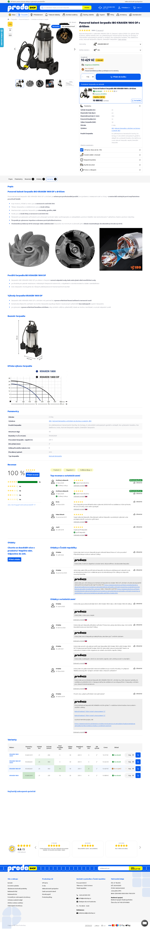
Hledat (86, 7)
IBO (113, 128)
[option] (54, 849)
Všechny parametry (87, 145)
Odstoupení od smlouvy (15, 905)
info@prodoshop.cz (85, 898)
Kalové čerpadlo (55, 456)
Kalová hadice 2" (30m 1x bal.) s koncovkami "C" (90, 715)
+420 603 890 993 (84, 895)
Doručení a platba (13, 886)
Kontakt (10, 883)
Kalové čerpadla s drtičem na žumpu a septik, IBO (71, 421)
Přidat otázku (14, 559)
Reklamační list (12, 894)
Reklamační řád (12, 891)
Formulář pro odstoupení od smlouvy (19, 897)
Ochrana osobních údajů (15, 900)
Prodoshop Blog (47, 897)
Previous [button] (35, 847)
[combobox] (117, 44)
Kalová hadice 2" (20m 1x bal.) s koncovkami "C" (90, 711)
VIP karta (45, 883)
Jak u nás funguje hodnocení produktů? (21, 505)
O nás (44, 886)
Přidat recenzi (32, 475)
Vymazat (80, 8)
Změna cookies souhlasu (15, 903)
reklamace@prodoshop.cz (87, 913)
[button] (139, 106)
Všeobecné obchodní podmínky (17, 888)
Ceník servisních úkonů (49, 891)
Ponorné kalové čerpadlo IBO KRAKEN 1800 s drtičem (114, 88)
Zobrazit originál (79, 485)
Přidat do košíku (138, 755)
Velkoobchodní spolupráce (50, 888)
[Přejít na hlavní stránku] (22, 8)
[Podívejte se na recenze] (85, 30)
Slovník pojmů (46, 894)
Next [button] (140, 847)
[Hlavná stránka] (8, 19)
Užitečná (139, 482)
